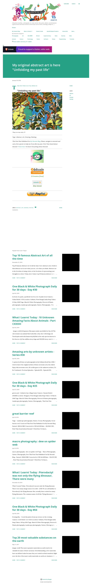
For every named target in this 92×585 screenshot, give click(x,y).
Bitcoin (38, 35)
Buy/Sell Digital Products (52, 31)
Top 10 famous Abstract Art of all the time (32, 257)
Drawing (71, 97)
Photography (15, 35)
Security (63, 35)
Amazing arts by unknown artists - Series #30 (33, 353)
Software (46, 39)
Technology (30, 39)
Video (70, 35)
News (56, 35)
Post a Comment (21, 278)
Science (21, 39)
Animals (14, 39)
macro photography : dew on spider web (34, 443)
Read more (54, 278)
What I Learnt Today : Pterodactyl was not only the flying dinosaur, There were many (32, 476)
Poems (38, 39)
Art (23, 35)
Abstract (71, 93)
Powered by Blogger (47, 579)
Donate (36, 182)
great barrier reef (23, 413)
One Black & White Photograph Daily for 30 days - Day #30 (34, 288)
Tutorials (72, 39)
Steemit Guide (39, 31)
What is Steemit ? (28, 31)
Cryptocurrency (47, 35)
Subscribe (66, 3)
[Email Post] (35, 207)
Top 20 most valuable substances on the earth (34, 539)
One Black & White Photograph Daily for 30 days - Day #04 (34, 508)
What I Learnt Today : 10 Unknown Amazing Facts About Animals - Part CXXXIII (34, 321)
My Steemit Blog (16, 31)
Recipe (53, 39)
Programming (62, 39)
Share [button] (71, 85)
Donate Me (65, 31)
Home (14, 27)
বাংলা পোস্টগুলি (30, 35)
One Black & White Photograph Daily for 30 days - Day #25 (34, 384)
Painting (71, 99)
